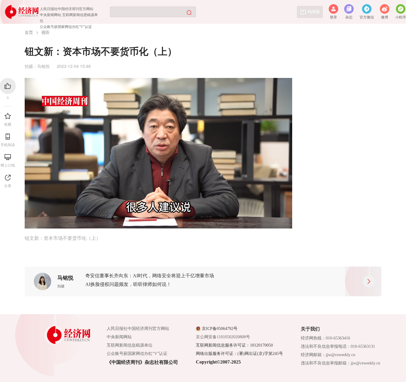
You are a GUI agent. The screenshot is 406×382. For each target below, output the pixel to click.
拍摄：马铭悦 (37, 66)
